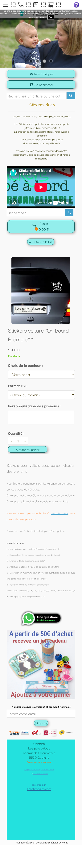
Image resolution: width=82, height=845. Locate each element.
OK (50, 17)
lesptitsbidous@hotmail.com (39, 788)
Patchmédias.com (39, 807)
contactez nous (59, 513)
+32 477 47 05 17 (40, 792)
